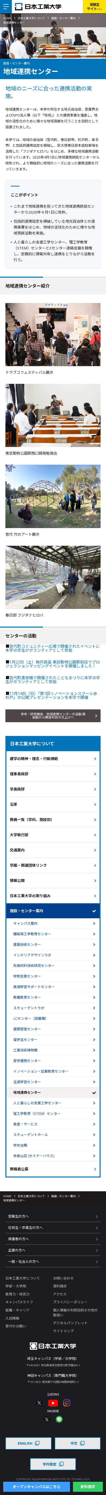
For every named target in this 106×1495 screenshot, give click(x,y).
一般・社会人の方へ (23, 1261)
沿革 (13, 804)
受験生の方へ (18, 1216)
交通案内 (17, 850)
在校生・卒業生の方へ (25, 1227)
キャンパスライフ (19, 1302)
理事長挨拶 (19, 773)
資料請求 (60, 1286)
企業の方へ (16, 1250)
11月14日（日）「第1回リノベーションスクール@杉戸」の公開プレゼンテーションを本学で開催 (51, 695)
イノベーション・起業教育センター (41, 1071)
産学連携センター (27, 1060)
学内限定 (49, 1464)
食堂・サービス (25, 1124)
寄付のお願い (15, 1326)
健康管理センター (27, 1029)
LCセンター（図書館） (31, 1018)
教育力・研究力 (17, 1294)
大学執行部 (19, 834)
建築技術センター (27, 944)
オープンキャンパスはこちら (36, 1486)
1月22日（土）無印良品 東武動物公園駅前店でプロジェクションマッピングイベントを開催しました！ (52, 664)
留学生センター (25, 1039)
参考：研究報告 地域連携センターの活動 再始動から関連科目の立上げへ (53, 715)
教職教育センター (27, 997)
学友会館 (20, 1145)
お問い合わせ (63, 1278)
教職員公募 (19, 1168)
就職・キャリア (17, 1310)
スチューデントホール (30, 1134)
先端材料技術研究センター (34, 965)
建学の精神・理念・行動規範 (34, 758)
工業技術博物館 (25, 1050)
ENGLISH (25, 1443)
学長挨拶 (17, 789)
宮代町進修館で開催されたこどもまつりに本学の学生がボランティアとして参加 (52, 679)
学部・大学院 (15, 1286)
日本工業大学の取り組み (30, 895)
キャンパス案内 (25, 923)
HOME (7, 18)
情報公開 (17, 880)
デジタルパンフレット (70, 1323)
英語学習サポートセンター (34, 986)
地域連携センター (27, 1092)
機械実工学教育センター (32, 934)
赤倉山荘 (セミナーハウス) (33, 1155)
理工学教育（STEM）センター (37, 1113)
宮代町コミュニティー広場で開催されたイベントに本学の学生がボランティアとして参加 (52, 648)
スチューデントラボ (28, 1008)
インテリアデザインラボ (32, 955)
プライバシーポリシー (70, 1302)
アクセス (60, 1294)
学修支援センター (27, 976)
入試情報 (12, 1318)
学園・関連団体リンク (28, 865)
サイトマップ (63, 1331)
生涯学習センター (27, 1081)
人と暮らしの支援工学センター (37, 1103)
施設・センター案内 (63, 18)
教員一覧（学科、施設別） (32, 819)
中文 (74, 1443)
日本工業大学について (31, 18)
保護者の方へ (18, 1238)
